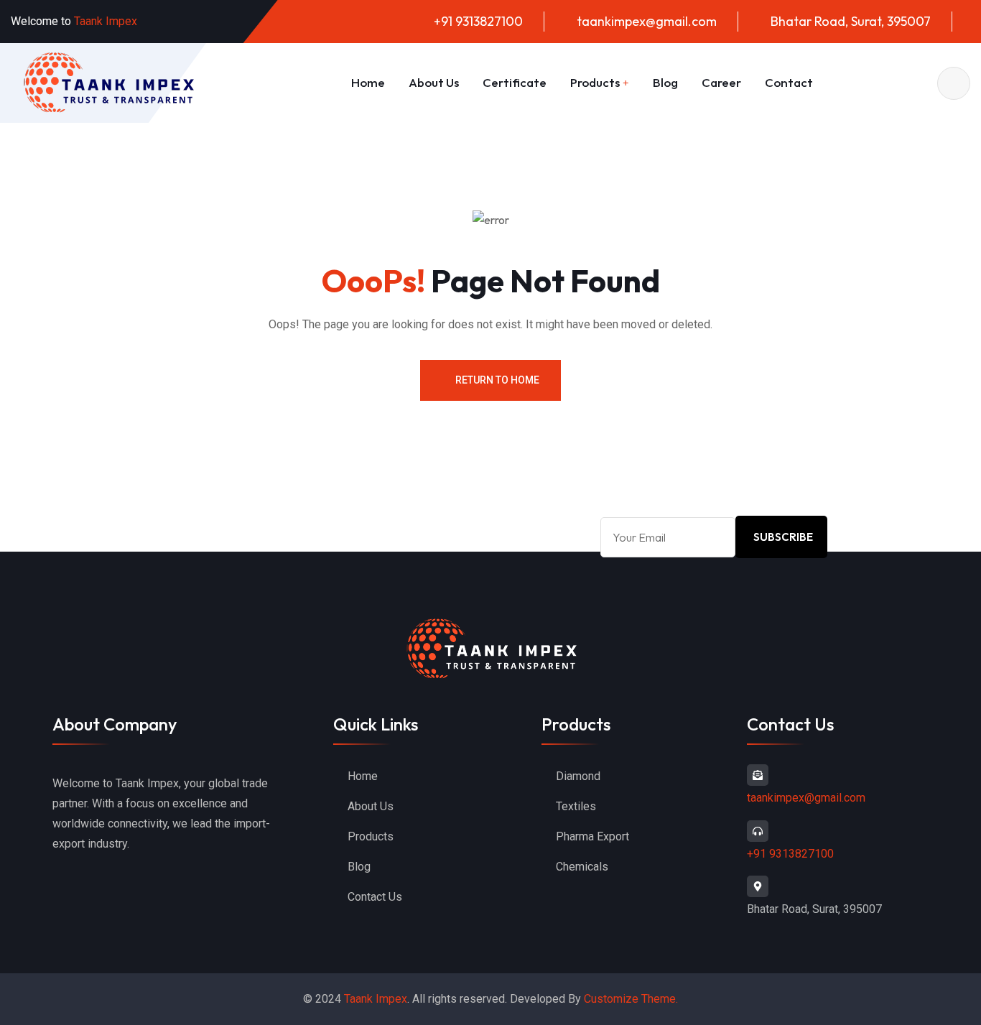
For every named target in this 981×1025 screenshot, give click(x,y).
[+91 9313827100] (757, 831)
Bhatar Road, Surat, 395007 (851, 21)
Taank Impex (375, 999)
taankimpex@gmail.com (647, 21)
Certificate (515, 82)
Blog (665, 82)
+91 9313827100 (478, 21)
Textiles (576, 806)
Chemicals (582, 866)
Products (595, 82)
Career (721, 82)
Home (368, 82)
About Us (434, 82)
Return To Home (497, 380)
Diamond (578, 776)
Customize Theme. (631, 999)
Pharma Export (592, 836)
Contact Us (375, 897)
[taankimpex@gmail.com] (757, 775)
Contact (789, 82)
